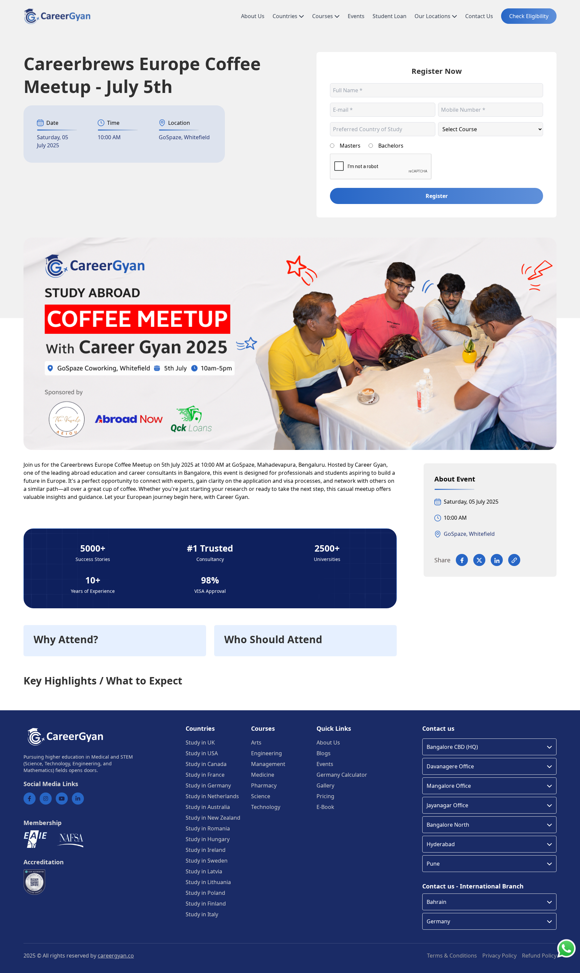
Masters (350, 145)
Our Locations (433, 16)
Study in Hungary (208, 839)
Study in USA (202, 753)
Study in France (205, 774)
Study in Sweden (207, 860)
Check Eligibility (528, 16)
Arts (256, 742)
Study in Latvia (204, 871)
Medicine (262, 774)
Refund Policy (539, 955)
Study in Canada (206, 764)
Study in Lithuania (208, 882)
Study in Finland (206, 903)
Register (437, 196)
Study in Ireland (206, 850)
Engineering (266, 753)
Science (260, 796)
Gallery (325, 785)
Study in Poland (205, 893)
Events (356, 16)
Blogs (324, 753)
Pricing (325, 796)
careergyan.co (116, 955)
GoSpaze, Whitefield (184, 137)
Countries (286, 16)
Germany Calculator (342, 774)
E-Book (325, 807)
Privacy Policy (499, 955)
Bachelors (390, 145)
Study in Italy (202, 914)
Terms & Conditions (452, 955)
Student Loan (389, 16)
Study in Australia (208, 807)
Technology (265, 807)
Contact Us (479, 16)
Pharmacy (264, 785)
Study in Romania (208, 828)
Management (268, 764)
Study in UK (200, 742)
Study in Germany (208, 785)
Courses (323, 16)
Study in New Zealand (213, 817)
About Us (252, 16)
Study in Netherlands (212, 796)
